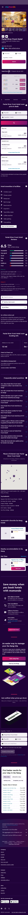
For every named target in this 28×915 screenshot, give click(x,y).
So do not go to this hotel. (10, 284)
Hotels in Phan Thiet (8, 799)
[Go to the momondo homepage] (10, 7)
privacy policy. (4, 756)
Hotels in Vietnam (20, 841)
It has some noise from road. (10, 286)
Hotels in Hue (6, 805)
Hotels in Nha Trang (8, 794)
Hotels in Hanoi (6, 792)
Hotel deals (4, 841)
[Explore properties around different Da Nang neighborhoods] (26, 550)
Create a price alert (12, 621)
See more (23, 556)
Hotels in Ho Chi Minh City (9, 788)
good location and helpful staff (11, 271)
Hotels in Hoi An (7, 797)
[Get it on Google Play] (5, 901)
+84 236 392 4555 (7, 46)
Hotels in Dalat (6, 808)
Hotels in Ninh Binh (7, 810)
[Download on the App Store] (14, 901)
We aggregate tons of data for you (12, 832)
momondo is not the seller (9, 829)
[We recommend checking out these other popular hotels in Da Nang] (26, 522)
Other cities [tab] (7, 777)
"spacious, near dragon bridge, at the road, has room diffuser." (12, 277)
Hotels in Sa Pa (6, 801)
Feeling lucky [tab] (7, 780)
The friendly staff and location (11, 274)
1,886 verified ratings (14, 48)
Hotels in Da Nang (8, 842)
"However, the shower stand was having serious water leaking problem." (13, 289)
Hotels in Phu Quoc (8, 790)
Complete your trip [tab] (18, 780)
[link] (18, 568)
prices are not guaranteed (12, 825)
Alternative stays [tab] (16, 777)
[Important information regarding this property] (26, 335)
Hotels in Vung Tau (7, 803)
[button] (2, 7)
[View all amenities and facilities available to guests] (26, 186)
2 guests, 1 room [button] (7, 57)
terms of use (20, 754)
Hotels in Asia (12, 841)
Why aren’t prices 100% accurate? (12, 835)
